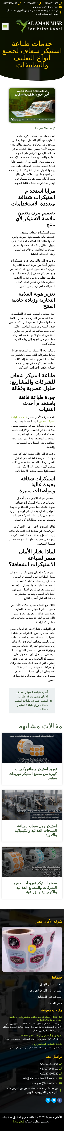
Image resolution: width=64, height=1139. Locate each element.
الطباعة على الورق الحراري (46, 990)
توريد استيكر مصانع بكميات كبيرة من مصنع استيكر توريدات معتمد (33, 773)
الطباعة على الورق (51, 984)
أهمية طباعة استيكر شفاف (32, 692)
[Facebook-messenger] (53, 1100)
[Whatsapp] (48, 1100)
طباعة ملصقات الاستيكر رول (47, 1044)
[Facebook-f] (59, 1100)
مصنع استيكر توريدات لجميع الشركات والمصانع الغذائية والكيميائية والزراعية (35, 887)
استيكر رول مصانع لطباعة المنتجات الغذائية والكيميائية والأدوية (36, 830)
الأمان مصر (41, 696)
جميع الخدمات (54, 1002)
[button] (5, 26)
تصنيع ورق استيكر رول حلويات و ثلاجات (41, 1035)
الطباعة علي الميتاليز (50, 996)
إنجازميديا (18, 1121)
